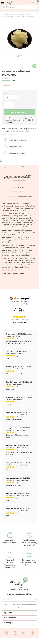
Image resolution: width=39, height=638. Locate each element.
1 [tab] (18, 56)
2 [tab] (20, 56)
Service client (29, 540)
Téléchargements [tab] (24, 197)
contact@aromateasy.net (19, 589)
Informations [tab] (9, 197)
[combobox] (11, 97)
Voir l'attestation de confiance (19, 302)
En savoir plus (7, 134)
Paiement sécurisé (10, 561)
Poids (5, 93)
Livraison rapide (15, 147)
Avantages (9, 540)
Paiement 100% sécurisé (17, 140)
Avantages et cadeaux (17, 153)
